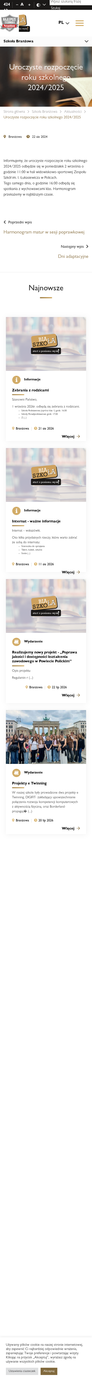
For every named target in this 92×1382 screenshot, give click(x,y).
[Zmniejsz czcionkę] (17, 4)
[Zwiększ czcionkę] (29, 4)
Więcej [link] (68, 437)
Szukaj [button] (55, 8)
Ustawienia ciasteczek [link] (22, 1371)
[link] (17, 23)
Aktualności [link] (73, 112)
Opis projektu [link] (21, 671)
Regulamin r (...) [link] (22, 678)
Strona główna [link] (14, 112)
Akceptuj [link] (48, 1371)
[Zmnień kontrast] (43, 5)
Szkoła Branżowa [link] (44, 112)
